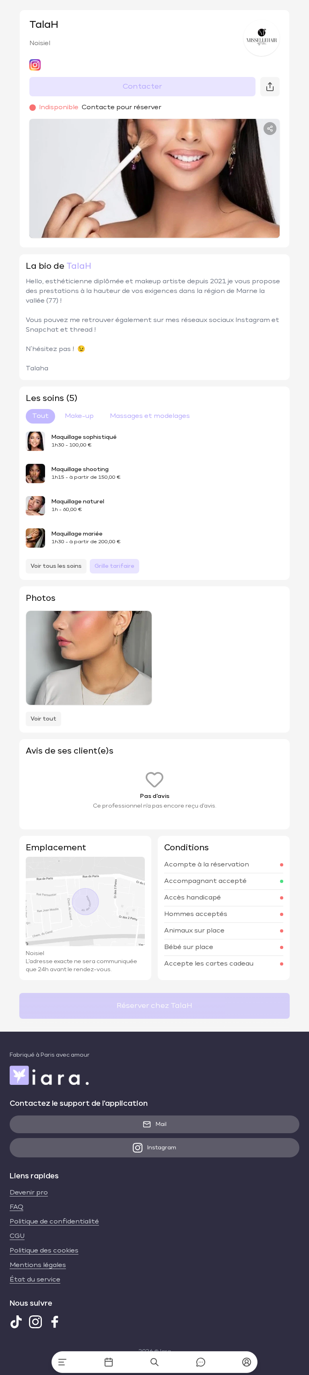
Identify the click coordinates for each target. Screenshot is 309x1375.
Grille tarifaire (114, 566)
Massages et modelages (150, 416)
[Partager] (270, 128)
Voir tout (43, 719)
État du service (35, 1280)
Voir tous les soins (56, 566)
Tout (40, 416)
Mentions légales (38, 1265)
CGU (17, 1236)
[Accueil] (62, 1362)
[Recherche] (154, 1362)
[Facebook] (54, 1321)
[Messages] (201, 1362)
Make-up (79, 416)
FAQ (16, 1207)
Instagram (161, 1148)
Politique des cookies (44, 1251)
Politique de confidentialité (54, 1222)
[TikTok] (16, 1321)
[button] (247, 1362)
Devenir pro (29, 1193)
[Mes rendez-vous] (109, 1362)
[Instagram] (35, 1321)
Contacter (142, 86)
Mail (161, 1124)
